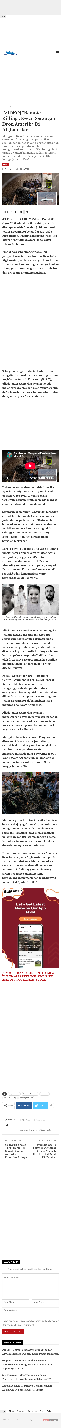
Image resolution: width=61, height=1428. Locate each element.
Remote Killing (10, 1098)
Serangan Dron (26, 1098)
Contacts (21, 1411)
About (12, 1411)
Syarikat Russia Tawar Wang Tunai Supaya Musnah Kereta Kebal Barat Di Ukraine (44, 1151)
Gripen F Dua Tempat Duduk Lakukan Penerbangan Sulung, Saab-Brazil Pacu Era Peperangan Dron (27, 1364)
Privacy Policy (46, 1411)
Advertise (32, 1411)
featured (44, 1094)
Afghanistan (14, 1094)
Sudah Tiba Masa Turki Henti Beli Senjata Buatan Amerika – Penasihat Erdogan (16, 1151)
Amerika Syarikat (30, 1094)
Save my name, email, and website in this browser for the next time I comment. (31, 1323)
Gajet (5, 164)
